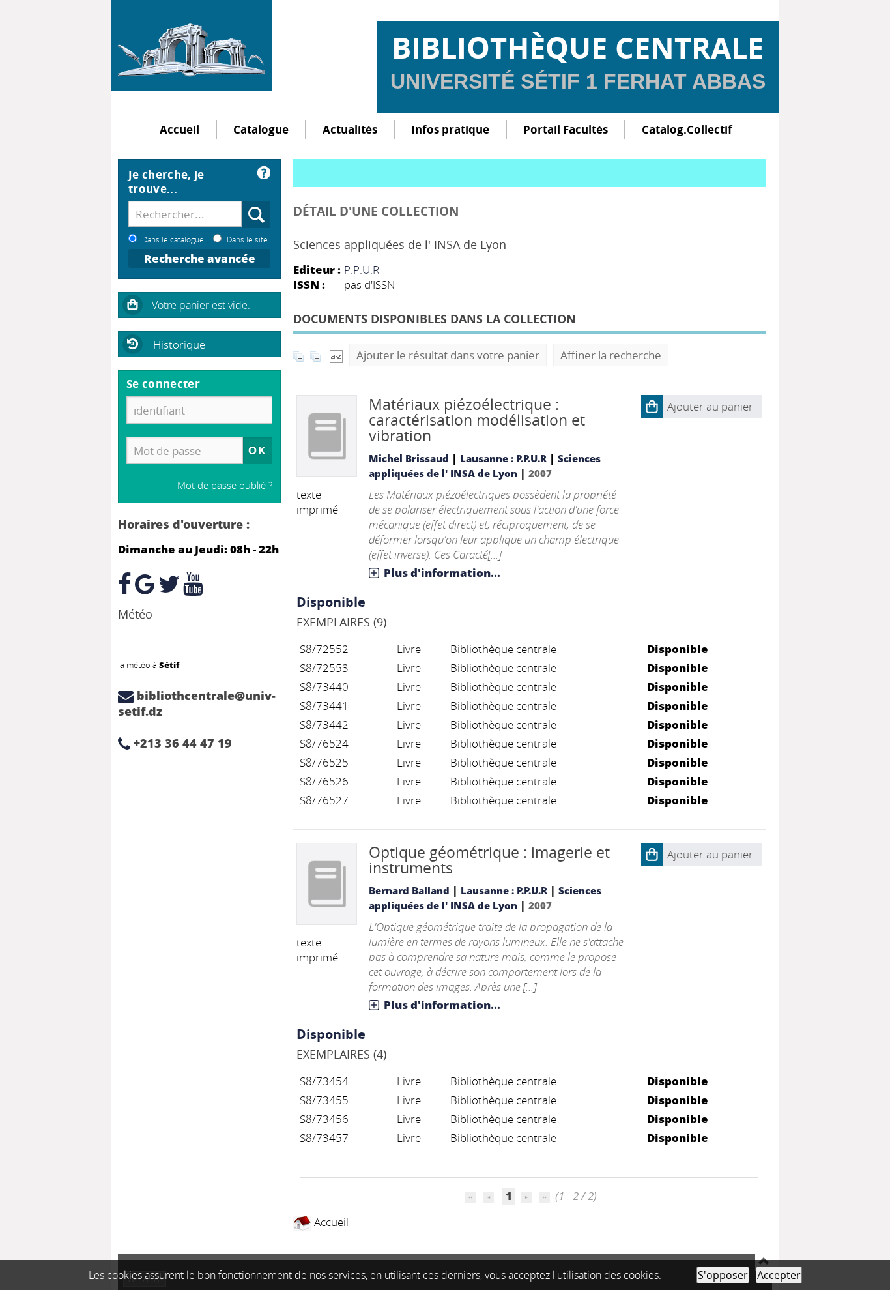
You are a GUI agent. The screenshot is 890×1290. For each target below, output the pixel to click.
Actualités (350, 129)
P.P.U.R (361, 269)
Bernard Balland (409, 890)
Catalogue (261, 129)
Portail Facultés (565, 129)
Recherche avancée (199, 258)
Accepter (779, 1275)
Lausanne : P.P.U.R (503, 458)
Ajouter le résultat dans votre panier (447, 354)
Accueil (179, 129)
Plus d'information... (442, 572)
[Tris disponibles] (336, 354)
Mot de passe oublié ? (224, 484)
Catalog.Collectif (687, 129)
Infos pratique (450, 129)
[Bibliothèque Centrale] (191, 46)
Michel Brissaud (409, 458)
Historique (179, 344)
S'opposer (723, 1275)
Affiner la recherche (610, 354)
